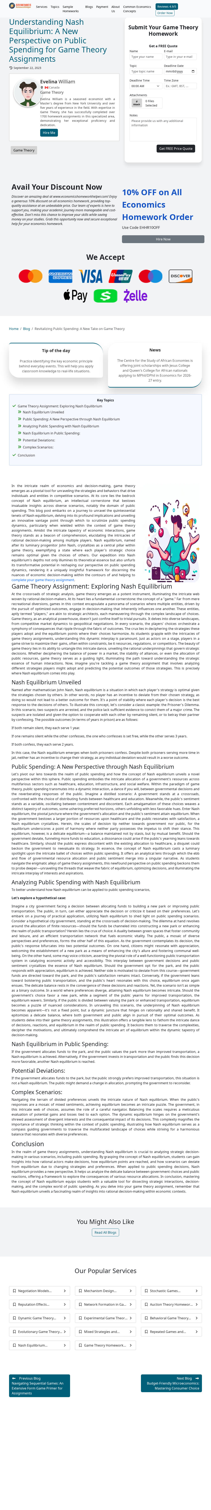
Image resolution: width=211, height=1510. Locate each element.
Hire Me (49, 132)
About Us (115, 9)
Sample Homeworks (71, 9)
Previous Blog (37, 1385)
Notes (134, 115)
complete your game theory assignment (43, 580)
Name (134, 51)
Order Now (165, 13)
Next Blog (173, 1383)
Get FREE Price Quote (175, 148)
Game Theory (23, 150)
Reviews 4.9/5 (166, 6)
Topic (133, 66)
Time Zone (171, 80)
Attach (136, 104)
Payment (102, 7)
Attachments (138, 95)
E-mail (168, 51)
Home (14, 328)
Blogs (89, 7)
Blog (26, 328)
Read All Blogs (105, 1232)
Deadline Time (140, 80)
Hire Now (163, 239)
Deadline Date (174, 66)
